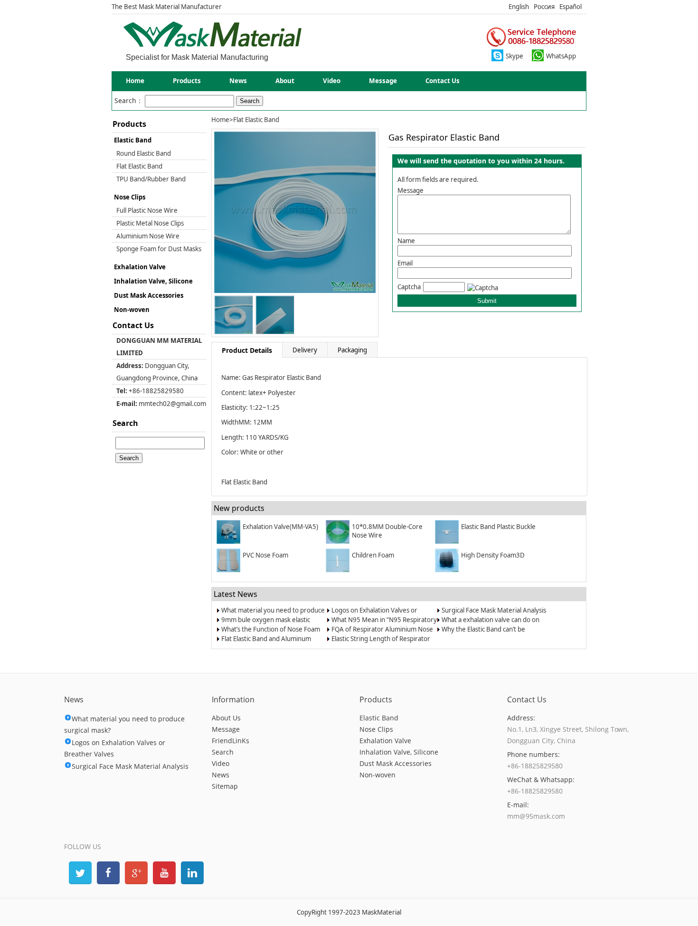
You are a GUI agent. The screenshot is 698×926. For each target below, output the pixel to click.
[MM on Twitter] (79, 871)
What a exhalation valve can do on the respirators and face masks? (490, 624)
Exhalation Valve (140, 267)
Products (187, 80)
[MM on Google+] (135, 871)
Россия (544, 6)
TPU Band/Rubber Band (151, 179)
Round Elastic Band (143, 153)
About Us (226, 717)
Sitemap (225, 786)
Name (406, 240)
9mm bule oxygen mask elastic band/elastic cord (265, 624)
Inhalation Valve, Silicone (153, 281)
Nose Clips (129, 197)
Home (135, 80)
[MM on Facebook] (107, 871)
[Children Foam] (339, 570)
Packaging (352, 350)
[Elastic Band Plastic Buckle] (448, 541)
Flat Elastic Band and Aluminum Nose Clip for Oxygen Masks (266, 643)
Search (223, 751)
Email (405, 263)
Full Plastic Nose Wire (147, 210)
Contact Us (442, 80)
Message (383, 80)
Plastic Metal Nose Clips (150, 223)
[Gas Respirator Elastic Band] (295, 290)
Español (570, 6)
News (238, 80)
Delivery (304, 350)
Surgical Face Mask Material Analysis (494, 610)
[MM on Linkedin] (191, 871)
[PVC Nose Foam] (230, 570)
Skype (514, 56)
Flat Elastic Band (139, 166)
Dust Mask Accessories (148, 295)
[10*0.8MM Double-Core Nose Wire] (339, 541)
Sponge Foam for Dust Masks (158, 249)
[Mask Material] (212, 44)
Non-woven (132, 309)
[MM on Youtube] (163, 871)
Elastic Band (132, 140)
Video (331, 80)
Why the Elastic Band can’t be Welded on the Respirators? (483, 633)
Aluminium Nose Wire (147, 236)
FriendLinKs (230, 740)
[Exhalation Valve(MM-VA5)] (230, 541)
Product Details (247, 350)
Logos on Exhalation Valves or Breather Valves (374, 614)
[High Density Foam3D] (448, 570)
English (519, 6)
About (284, 80)
